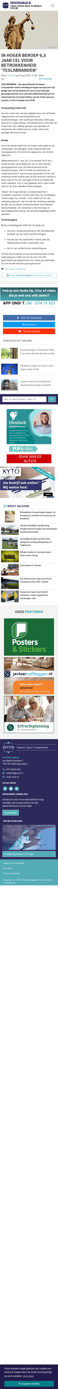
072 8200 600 (13, 769)
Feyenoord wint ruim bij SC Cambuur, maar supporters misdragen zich (34, 595)
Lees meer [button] (28, 1376)
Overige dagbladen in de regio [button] (19, 854)
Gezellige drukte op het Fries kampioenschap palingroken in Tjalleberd (36, 541)
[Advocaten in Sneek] (10, 570)
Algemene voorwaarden (13, 863)
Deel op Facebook (31, 317)
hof (6, 269)
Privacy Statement (11, 873)
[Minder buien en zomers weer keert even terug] (10, 556)
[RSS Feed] (17, 788)
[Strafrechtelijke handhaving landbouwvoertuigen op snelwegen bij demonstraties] (10, 530)
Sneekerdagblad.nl (20, 2)
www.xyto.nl (12, 777)
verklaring (21, 269)
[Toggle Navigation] (52, 5)
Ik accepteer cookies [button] (29, 1384)
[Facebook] (5, 788)
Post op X (30, 324)
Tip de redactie (31, 331)
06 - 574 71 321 (40, 303)
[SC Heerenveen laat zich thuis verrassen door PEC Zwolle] (10, 583)
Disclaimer (7, 868)
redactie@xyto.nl (14, 773)
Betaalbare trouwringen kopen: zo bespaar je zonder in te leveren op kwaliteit (38, 515)
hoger (12, 269)
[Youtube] (11, 788)
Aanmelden (10, 812)
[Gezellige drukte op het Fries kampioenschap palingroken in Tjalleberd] (10, 543)
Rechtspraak (45, 78)
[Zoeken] (52, 399)
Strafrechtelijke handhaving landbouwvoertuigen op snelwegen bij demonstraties (38, 528)
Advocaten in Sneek (30, 565)
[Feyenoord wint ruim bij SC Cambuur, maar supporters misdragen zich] (10, 596)
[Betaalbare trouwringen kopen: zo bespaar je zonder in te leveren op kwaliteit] (10, 517)
